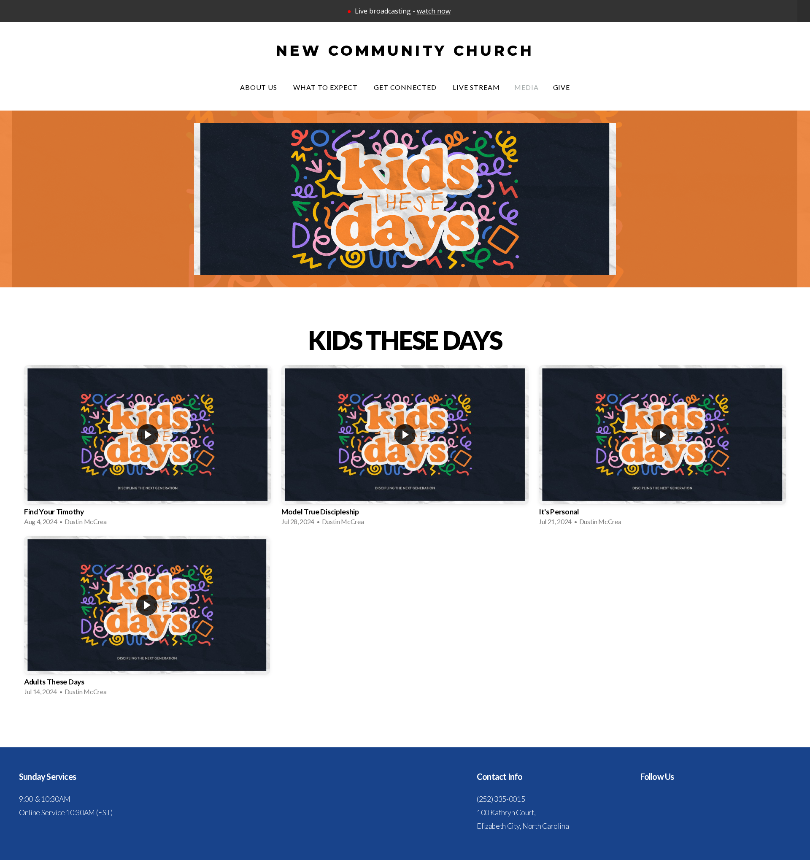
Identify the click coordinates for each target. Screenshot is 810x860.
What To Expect (326, 87)
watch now (434, 11)
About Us (259, 87)
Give (561, 87)
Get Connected (406, 87)
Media (526, 87)
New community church (405, 50)
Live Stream (476, 87)
